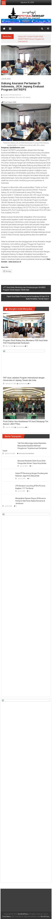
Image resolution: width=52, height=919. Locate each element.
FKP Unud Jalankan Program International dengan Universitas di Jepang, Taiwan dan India (24, 379)
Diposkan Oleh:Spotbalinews (12, 95)
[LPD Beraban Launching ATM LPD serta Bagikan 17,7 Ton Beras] (8, 488)
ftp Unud (19, 97)
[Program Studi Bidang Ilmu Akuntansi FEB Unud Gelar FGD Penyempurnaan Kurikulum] (24, 326)
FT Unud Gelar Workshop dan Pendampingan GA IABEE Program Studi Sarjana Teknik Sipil (24, 288)
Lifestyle (4, 72)
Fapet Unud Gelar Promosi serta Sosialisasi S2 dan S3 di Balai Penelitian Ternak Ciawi (28, 297)
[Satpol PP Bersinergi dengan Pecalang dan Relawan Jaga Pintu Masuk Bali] (8, 475)
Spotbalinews (20, 346)
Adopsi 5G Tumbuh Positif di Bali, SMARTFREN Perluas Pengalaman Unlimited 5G (31, 39)
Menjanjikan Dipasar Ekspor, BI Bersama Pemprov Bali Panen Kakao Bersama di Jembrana (30, 500)
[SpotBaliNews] (4, 29)
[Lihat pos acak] (48, 28)
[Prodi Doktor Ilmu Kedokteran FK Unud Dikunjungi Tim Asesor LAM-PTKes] (24, 403)
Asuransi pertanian (9, 97)
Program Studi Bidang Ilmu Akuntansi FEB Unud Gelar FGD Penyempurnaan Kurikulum (25, 341)
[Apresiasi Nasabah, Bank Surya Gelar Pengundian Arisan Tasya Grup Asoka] (9, 462)
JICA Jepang (26, 97)
